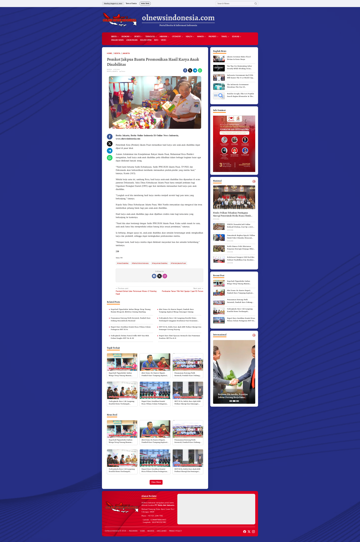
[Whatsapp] (200, 70)
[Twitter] (159, 276)
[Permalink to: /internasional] (254, 335)
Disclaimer (161, 531)
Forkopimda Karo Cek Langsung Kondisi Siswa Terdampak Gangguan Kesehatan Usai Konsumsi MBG (178, 319)
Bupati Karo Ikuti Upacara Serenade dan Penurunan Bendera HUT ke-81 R (179, 336)
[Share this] (185, 70)
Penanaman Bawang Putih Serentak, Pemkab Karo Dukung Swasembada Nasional (130, 319)
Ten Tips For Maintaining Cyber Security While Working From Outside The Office (239, 67)
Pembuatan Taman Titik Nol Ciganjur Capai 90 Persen (182, 289)
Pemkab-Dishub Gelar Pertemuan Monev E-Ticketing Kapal (136, 291)
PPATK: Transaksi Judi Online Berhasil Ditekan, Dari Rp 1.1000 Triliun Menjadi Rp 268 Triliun (240, 225)
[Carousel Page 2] (234, 401)
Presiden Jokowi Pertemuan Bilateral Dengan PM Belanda (232, 396)
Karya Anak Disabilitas (160, 263)
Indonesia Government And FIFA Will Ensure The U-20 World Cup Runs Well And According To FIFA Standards (240, 76)
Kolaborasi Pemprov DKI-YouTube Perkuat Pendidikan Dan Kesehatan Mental (241, 258)
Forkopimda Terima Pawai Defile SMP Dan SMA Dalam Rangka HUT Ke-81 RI (130, 336)
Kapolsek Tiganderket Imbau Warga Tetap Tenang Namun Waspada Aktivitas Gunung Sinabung (130, 310)
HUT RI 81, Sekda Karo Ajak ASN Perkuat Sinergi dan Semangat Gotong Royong (180, 328)
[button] (255, 3)
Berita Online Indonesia (140, 263)
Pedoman (133, 531)
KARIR (142, 531)
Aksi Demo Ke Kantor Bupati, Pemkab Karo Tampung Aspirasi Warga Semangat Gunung (176, 310)
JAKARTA (115, 71)
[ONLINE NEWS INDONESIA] (119, 19)
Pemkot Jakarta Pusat (179, 263)
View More (156, 482)
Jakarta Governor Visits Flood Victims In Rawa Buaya (239, 57)
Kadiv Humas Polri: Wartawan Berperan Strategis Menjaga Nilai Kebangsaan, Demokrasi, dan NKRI (241, 247)
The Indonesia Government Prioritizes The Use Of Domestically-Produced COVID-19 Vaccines (240, 85)
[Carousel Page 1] (230, 401)
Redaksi (150, 531)
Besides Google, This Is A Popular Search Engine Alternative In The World (240, 94)
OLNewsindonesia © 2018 (115, 531)
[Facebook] (154, 276)
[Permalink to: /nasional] (254, 181)
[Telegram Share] (195, 70)
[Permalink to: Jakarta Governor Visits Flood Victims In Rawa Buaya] (219, 59)
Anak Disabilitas (123, 263)
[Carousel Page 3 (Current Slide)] (237, 401)
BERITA (109, 71)
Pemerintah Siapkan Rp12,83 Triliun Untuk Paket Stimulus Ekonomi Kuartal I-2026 (241, 236)
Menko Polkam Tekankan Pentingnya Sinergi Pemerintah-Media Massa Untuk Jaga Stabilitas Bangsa (232, 214)
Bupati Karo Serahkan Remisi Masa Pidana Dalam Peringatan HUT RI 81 (130, 328)
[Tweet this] (190, 70)
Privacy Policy (175, 531)
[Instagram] (165, 276)
